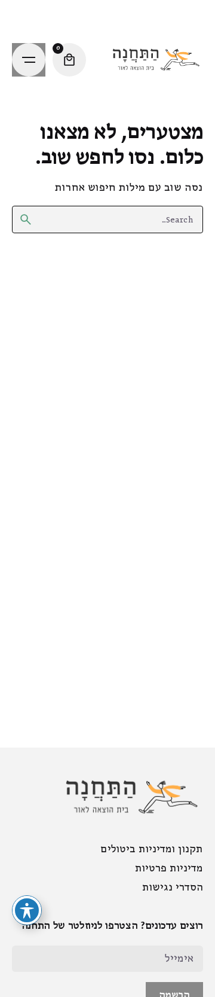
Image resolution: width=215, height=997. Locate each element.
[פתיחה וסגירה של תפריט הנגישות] (27, 910)
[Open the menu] (28, 60)
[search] (26, 219)
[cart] (69, 60)
